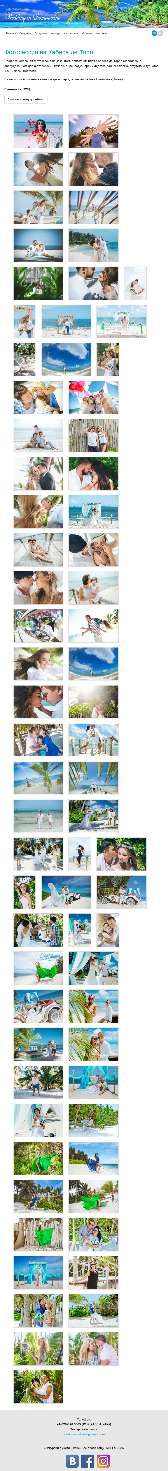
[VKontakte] (72, 1461)
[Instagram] (103, 1461)
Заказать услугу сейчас (26, 99)
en (160, 33)
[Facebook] (87, 1461)
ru (154, 33)
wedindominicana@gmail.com (84, 1434)
